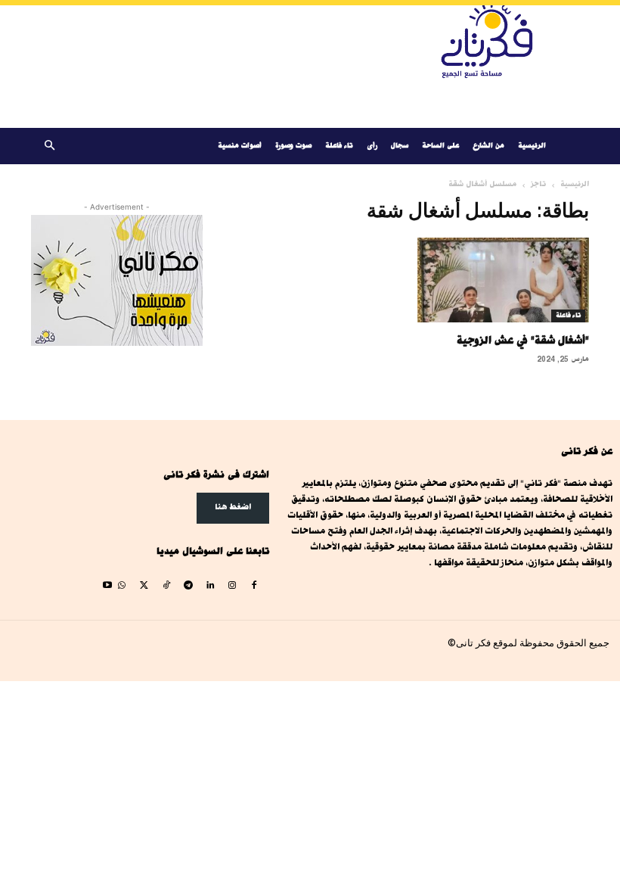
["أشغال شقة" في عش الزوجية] (503, 280)
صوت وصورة (293, 146)
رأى (372, 146)
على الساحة (440, 146)
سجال (399, 146)
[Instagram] (232, 586)
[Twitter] (144, 586)
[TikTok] (166, 586)
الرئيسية (532, 146)
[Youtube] (108, 586)
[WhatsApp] (122, 586)
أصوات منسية (240, 146)
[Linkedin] (210, 586)
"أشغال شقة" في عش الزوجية (523, 340)
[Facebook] (254, 586)
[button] (49, 146)
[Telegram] (188, 586)
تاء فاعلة (339, 146)
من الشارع (488, 146)
